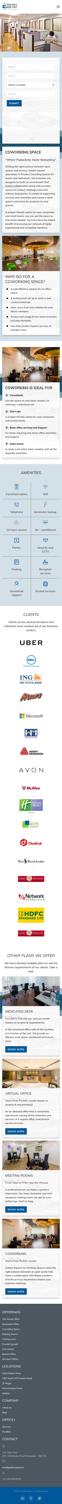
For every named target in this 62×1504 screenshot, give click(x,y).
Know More (16, 1049)
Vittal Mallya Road (11, 1373)
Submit (14, 103)
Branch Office (9, 1354)
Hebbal (6, 1393)
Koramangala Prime (12, 1388)
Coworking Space (11, 1329)
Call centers (8, 1349)
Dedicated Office (10, 1324)
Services (6, 1426)
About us (6, 1407)
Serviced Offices (10, 1359)
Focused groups (10, 1344)
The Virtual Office (11, 1319)
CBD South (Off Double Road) (17, 1378)
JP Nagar (6, 1383)
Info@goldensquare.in (13, 1467)
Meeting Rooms (10, 1334)
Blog (4, 1412)
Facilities (6, 1431)
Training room (9, 1339)
